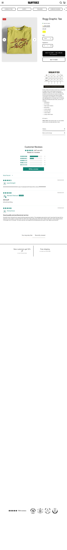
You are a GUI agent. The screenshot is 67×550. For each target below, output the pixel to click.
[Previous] (4, 39)
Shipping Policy (38, 521)
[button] (60, 2)
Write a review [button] (33, 169)
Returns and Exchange (47, 132)
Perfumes (4, 544)
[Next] (64, 9)
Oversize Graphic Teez (7, 540)
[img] (7, 180)
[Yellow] (44, 32)
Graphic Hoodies (6, 542)
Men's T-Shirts (5, 534)
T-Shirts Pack (5, 536)
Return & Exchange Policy (41, 523)
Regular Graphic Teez (7, 538)
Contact (37, 525)
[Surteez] (33, 2)
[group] (33, 9)
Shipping (44, 128)
